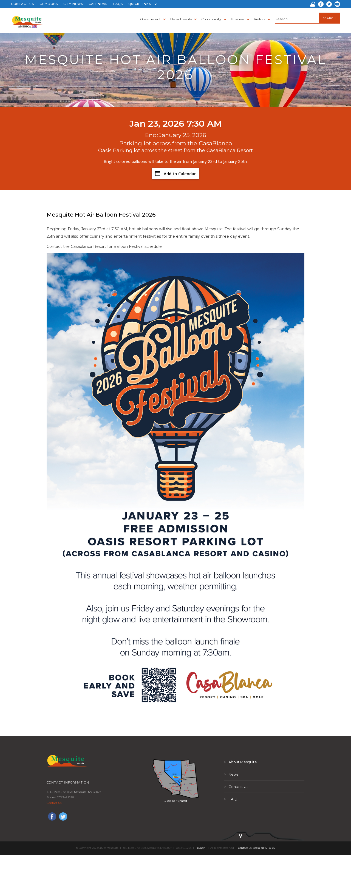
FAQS (118, 4)
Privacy (200, 847)
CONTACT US (22, 4)
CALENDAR (98, 4)
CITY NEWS (73, 4)
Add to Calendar (180, 173)
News (231, 774)
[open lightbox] (175, 778)
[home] (27, 19)
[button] (141, 4)
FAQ (230, 799)
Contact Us (54, 803)
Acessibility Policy (264, 847)
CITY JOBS (48, 4)
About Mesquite (240, 762)
